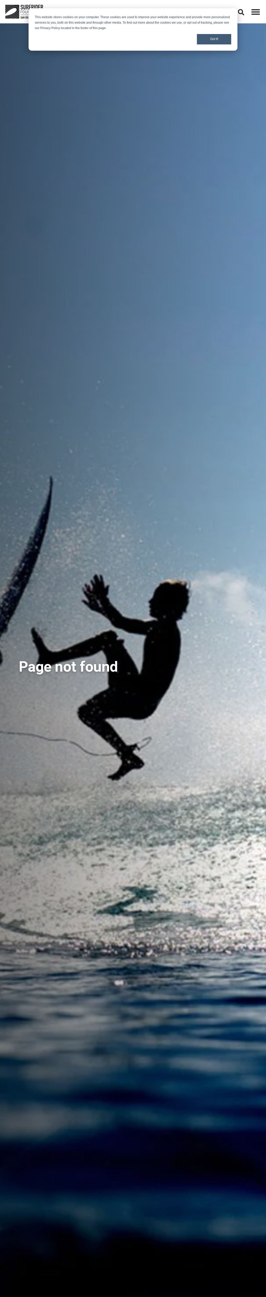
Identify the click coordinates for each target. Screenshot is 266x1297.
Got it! (214, 39)
